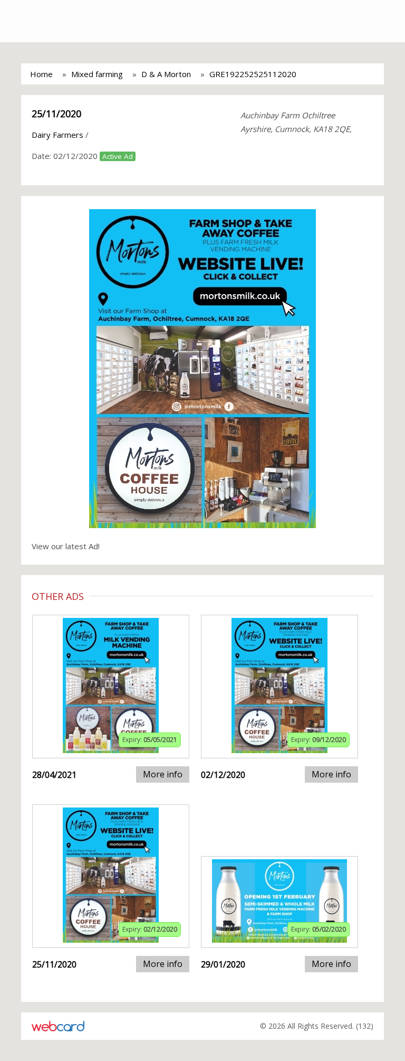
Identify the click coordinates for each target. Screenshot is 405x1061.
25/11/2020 (56, 113)
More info (162, 774)
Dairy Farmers (57, 134)
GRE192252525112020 (252, 74)
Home (41, 74)
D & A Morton (166, 74)
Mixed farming (97, 74)
